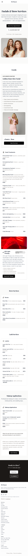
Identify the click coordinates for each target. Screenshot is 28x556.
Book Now (14, 472)
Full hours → (3, 542)
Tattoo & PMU (4, 519)
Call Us (15, 476)
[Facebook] (3, 494)
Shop (2, 534)
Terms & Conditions (17, 553)
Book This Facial (14, 143)
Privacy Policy (4, 546)
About (2, 526)
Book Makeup (14, 452)
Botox (2, 503)
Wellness (3, 514)
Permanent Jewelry (5, 522)
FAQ (2, 531)
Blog (2, 528)
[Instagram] (1, 494)
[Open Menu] (2, 2)
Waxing (2, 517)
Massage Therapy (5, 516)
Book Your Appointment (14, 25)
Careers (2, 532)
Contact (2, 529)
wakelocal (8, 498)
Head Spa (3, 511)
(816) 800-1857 (16, 467)
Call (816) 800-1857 (15, 30)
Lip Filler (3, 505)
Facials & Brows (4, 508)
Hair (2, 510)
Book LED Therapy (8, 276)
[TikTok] (6, 494)
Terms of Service (4, 548)
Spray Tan (3, 513)
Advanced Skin (4, 507)
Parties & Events (4, 521)
